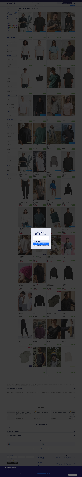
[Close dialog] (49, 229)
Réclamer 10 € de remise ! (41, 243)
